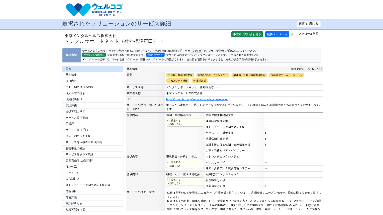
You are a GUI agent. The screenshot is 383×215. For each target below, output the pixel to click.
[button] (368, 205)
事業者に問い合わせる (247, 34)
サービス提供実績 (77, 117)
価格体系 (71, 166)
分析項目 (71, 191)
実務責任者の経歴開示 (80, 160)
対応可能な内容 (75, 209)
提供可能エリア (75, 111)
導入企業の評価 (75, 93)
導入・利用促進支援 (78, 136)
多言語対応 (73, 178)
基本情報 (71, 74)
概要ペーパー (275, 34)
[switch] (294, 34)
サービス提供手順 (77, 129)
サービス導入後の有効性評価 (84, 142)
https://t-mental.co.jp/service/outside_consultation (197, 99)
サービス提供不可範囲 (80, 154)
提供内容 (71, 80)
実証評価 (71, 105)
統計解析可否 (74, 203)
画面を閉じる (308, 23)
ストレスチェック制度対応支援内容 (88, 185)
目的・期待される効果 (80, 87)
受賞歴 (70, 123)
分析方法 (71, 197)
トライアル (73, 172)
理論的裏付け (74, 99)
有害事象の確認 (75, 148)
